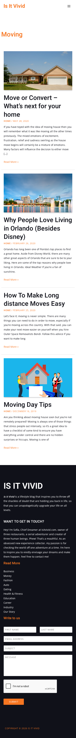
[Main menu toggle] (69, 6)
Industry (8, 607)
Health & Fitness (13, 593)
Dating (7, 589)
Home (7, 121)
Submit (13, 701)
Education (9, 598)
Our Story (9, 611)
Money (7, 576)
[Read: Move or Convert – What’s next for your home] (38, 74)
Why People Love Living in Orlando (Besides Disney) (38, 228)
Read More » (11, 162)
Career (7, 602)
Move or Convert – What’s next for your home (32, 106)
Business (9, 571)
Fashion (8, 580)
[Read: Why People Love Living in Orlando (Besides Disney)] (38, 196)
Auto (6, 585)
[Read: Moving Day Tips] (38, 379)
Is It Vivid (14, 6)
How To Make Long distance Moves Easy (34, 299)
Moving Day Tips (28, 404)
